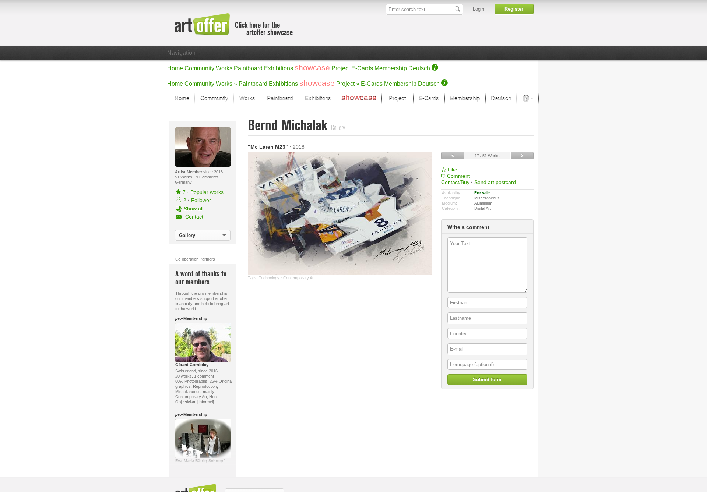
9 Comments (207, 177)
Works (224, 68)
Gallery (187, 235)
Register (513, 9)
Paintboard (248, 68)
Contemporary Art (299, 278)
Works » (226, 84)
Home (175, 68)
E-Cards (362, 68)
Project (340, 68)
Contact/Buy (455, 182)
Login (478, 9)
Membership (390, 68)
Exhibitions (278, 68)
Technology (269, 278)
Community (199, 68)
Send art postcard (495, 182)
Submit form (487, 379)
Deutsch (419, 68)
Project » (347, 84)
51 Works (184, 177)
